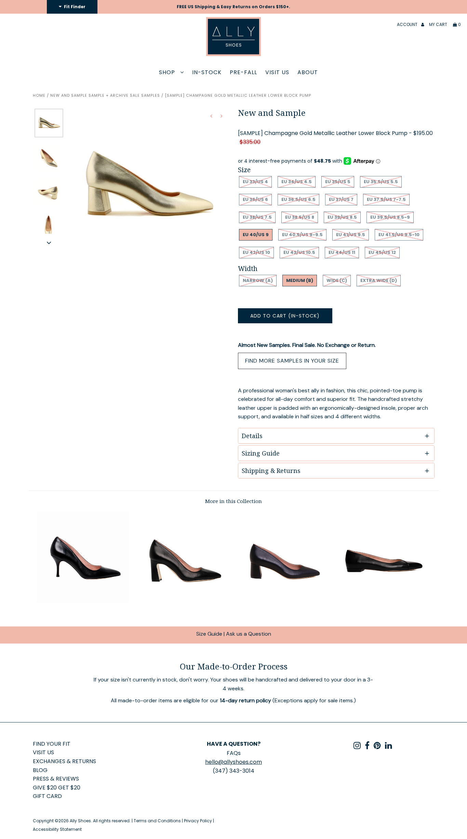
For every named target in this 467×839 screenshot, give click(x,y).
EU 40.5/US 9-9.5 (302, 234)
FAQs (234, 753)
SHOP (168, 72)
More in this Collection (233, 501)
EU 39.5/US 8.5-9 (390, 217)
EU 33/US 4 (255, 181)
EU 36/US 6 (255, 199)
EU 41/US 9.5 (350, 234)
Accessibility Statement (57, 829)
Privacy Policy (198, 821)
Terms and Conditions (157, 821)
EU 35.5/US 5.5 (381, 181)
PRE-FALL (243, 72)
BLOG (40, 770)
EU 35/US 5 (337, 181)
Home (39, 95)
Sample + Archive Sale (114, 95)
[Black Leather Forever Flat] (384, 601)
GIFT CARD (47, 796)
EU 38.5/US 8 (299, 217)
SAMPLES (150, 95)
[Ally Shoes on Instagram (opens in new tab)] (357, 746)
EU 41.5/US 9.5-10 (398, 234)
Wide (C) (336, 280)
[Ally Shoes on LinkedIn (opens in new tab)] (388, 746)
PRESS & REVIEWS (56, 779)
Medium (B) (299, 280)
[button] (48, 242)
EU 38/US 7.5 (257, 217)
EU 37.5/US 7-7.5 (386, 199)
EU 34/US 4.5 (296, 181)
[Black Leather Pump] (83, 601)
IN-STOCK (207, 72)
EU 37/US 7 (341, 199)
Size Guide (209, 633)
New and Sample (68, 95)
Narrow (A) (258, 280)
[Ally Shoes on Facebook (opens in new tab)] (367, 746)
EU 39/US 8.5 (342, 217)
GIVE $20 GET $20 (56, 787)
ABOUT (307, 72)
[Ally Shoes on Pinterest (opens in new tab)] (377, 746)
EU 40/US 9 (256, 234)
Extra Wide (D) (378, 280)
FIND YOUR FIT (51, 744)
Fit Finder (74, 7)
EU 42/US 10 (256, 252)
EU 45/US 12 (382, 252)
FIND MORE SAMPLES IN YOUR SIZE (292, 360)
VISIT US (277, 72)
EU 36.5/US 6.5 (298, 199)
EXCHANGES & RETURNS (64, 761)
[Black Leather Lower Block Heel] (284, 601)
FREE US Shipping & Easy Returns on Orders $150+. (233, 7)
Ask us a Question (248, 633)
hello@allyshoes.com (233, 762)
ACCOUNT (407, 24)
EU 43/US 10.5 (299, 252)
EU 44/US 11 (342, 252)
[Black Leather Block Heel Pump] (183, 601)
